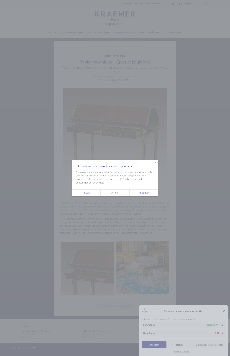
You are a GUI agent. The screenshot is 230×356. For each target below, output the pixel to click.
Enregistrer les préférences (210, 344)
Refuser (180, 344)
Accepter (154, 344)
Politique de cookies (182, 352)
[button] (223, 311)
